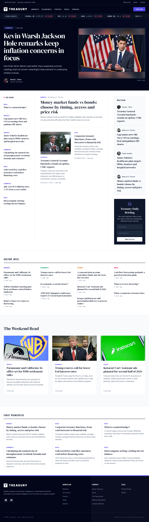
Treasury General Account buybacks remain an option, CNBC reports (55, 164)
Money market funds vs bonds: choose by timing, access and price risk (69, 107)
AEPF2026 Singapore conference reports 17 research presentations (56, 294)
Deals (66, 9)
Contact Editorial (98, 504)
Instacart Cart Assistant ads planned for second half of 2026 (91, 288)
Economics (47, 9)
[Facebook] (11, 500)
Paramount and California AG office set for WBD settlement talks (17, 275)
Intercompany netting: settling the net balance (14, 202)
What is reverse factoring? (126, 284)
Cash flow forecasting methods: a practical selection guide (129, 273)
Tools (94, 493)
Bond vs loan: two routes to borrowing (16, 302)
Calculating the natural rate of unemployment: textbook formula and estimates (17, 155)
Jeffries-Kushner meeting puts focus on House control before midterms (18, 289)
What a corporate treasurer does (129, 293)
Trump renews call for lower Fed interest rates (56, 273)
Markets (35, 9)
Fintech (57, 9)
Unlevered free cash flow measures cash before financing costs (15, 172)
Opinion (75, 9)
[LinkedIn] (6, 500)
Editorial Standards (98, 500)
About (135, 2)
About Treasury (97, 489)
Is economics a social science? (54, 284)
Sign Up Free (129, 239)
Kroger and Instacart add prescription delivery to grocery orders (92, 301)
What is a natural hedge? (15, 107)
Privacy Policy (126, 489)
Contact (142, 2)
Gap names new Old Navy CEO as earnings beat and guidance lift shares (15, 121)
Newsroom (126, 2)
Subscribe (139, 9)
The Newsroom (97, 496)
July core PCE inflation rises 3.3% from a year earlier (16, 188)
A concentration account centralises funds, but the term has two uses (91, 275)
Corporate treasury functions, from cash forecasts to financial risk (87, 139)
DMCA (123, 493)
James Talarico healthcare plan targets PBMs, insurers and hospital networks (16, 138)
